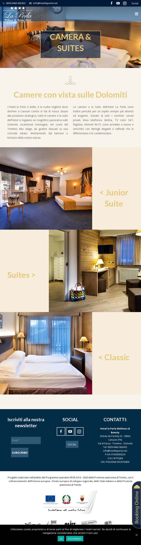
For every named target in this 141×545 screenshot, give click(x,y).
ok (60, 538)
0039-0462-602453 (16, 3)
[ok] (136, 535)
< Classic (114, 357)
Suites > (21, 274)
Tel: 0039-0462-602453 (115, 447)
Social (72, 444)
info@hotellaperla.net (45, 3)
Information (75, 538)
